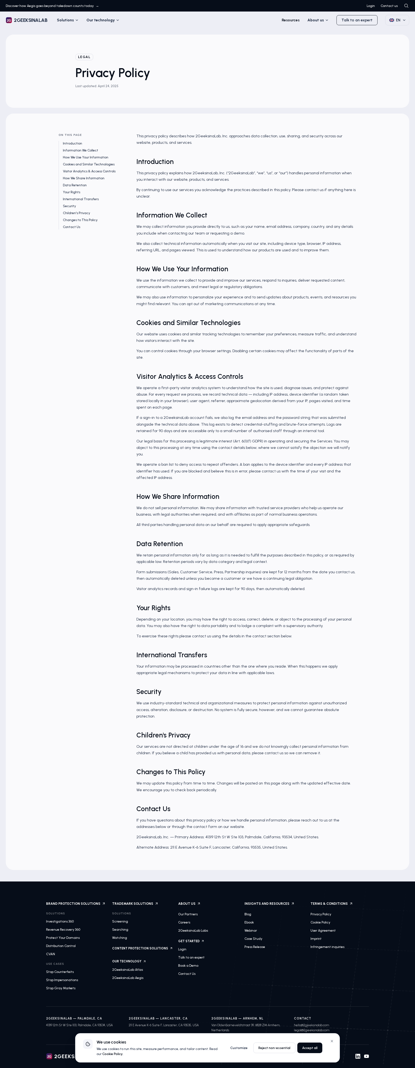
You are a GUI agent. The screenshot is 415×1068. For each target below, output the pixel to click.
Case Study (253, 939)
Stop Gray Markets (60, 988)
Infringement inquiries (327, 947)
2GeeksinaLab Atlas (127, 970)
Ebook (249, 922)
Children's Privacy (76, 213)
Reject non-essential (274, 1048)
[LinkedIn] (357, 1056)
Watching (119, 938)
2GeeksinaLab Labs (193, 931)
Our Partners (188, 914)
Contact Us (71, 227)
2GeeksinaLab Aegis (127, 978)
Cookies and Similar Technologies (89, 164)
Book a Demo (188, 966)
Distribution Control (61, 946)
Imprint (316, 939)
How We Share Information (83, 178)
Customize (239, 1048)
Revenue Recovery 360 (63, 930)
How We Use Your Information (85, 157)
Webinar (250, 931)
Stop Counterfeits (60, 972)
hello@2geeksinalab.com (311, 1025)
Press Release (254, 947)
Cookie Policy (320, 922)
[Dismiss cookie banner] (332, 1041)
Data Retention (75, 185)
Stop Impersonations (62, 980)
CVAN (50, 954)
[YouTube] (366, 1056)
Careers (184, 922)
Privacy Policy (321, 914)
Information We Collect (80, 150)
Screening (120, 921)
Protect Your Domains (63, 938)
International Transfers (81, 199)
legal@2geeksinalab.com (311, 1030)
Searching (120, 930)
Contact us (389, 6)
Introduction (72, 143)
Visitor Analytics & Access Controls (89, 171)
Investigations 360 (60, 921)
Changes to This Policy (80, 220)
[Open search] (406, 6)
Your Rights (71, 192)
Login (371, 6)
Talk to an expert (357, 20)
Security (69, 206)
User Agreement (323, 931)
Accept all (309, 1048)
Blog (247, 914)
